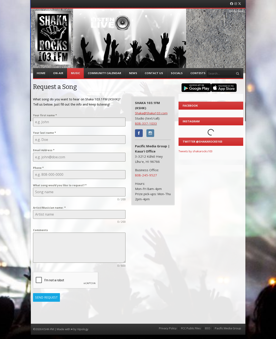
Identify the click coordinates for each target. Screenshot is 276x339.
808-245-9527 (146, 175)
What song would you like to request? (60, 185)
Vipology (82, 329)
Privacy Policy (168, 328)
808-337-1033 (146, 123)
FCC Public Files (191, 328)
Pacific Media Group (228, 328)
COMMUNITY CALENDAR (104, 73)
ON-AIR (58, 73)
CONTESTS (197, 73)
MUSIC (75, 73)
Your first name (45, 115)
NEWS (133, 73)
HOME (41, 73)
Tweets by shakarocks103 (195, 151)
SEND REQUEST (46, 297)
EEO (207, 328)
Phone (38, 168)
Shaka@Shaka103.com (151, 113)
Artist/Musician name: (49, 208)
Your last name (44, 133)
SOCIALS (177, 73)
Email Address (44, 150)
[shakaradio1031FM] (139, 133)
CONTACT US (154, 73)
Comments (40, 230)
